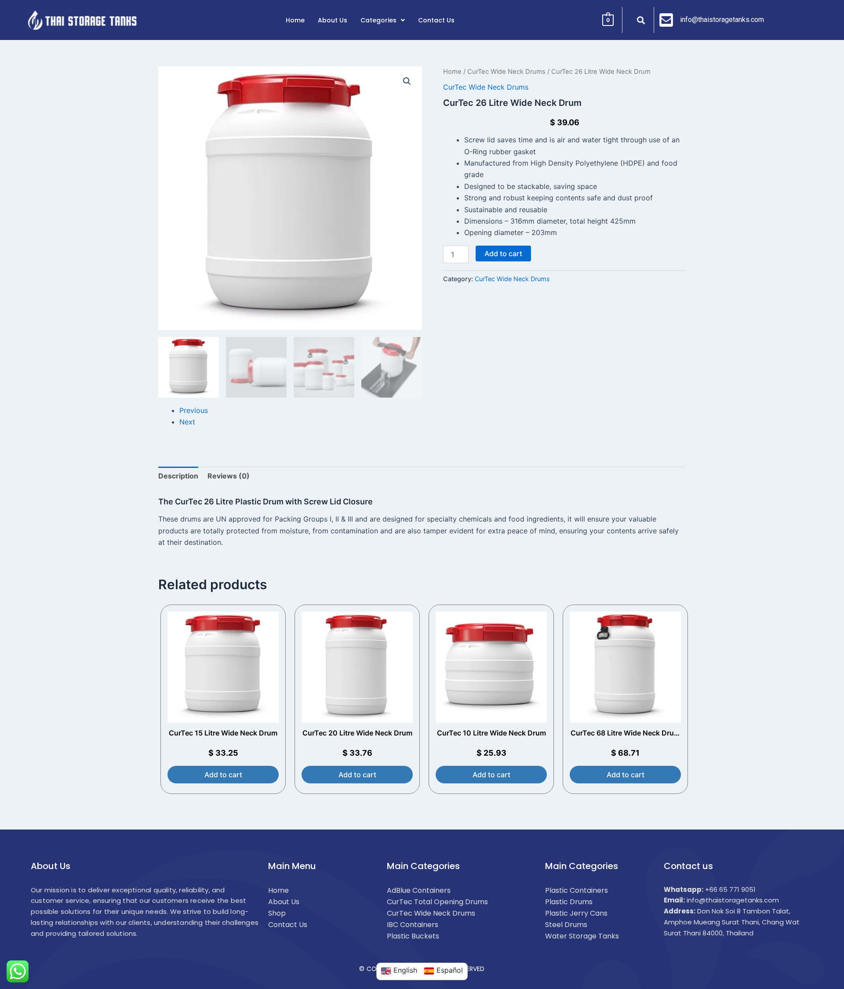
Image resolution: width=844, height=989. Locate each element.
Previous (193, 410)
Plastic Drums (569, 902)
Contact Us (436, 20)
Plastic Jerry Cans (576, 913)
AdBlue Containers (419, 890)
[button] (407, 81)
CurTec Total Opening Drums (437, 902)
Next (187, 421)
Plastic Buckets (413, 936)
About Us (332, 20)
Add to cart (503, 253)
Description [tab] (178, 475)
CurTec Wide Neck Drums (506, 72)
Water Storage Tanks (582, 936)
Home (295, 20)
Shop (277, 913)
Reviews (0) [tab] (228, 475)
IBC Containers (412, 925)
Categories (378, 20)
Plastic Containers (576, 890)
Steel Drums (566, 925)
